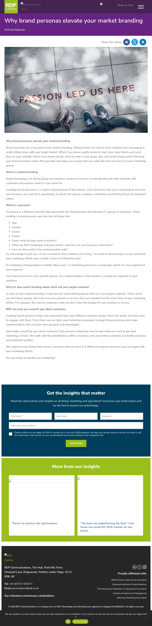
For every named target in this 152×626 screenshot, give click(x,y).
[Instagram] (144, 567)
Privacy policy (80, 621)
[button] (126, 42)
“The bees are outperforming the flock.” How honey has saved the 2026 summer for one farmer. (107, 527)
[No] (146, 619)
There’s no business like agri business (34, 523)
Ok (68, 621)
